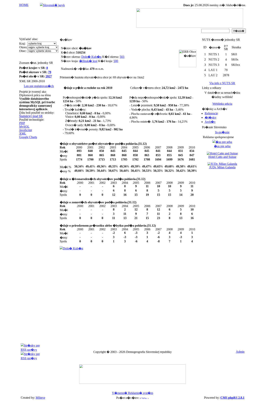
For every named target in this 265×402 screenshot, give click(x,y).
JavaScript (25, 130)
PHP (22, 123)
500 (115, 61)
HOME (24, 5)
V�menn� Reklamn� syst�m (132, 393)
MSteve (40, 397)
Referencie (211, 113)
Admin (240, 351)
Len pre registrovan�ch (39, 86)
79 (49, 72)
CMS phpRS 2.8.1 (232, 397)
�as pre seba (222, 146)
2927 (49, 76)
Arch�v (210, 121)
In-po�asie (222, 132)
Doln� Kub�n (91, 56)
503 (122, 56)
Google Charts (28, 137)
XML (22, 133)
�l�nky (210, 117)
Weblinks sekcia (222, 103)
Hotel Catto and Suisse (222, 157)
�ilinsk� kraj (88, 61)
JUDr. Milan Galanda (222, 167)
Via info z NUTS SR (222, 83)
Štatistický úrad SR (31, 116)
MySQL (24, 126)
